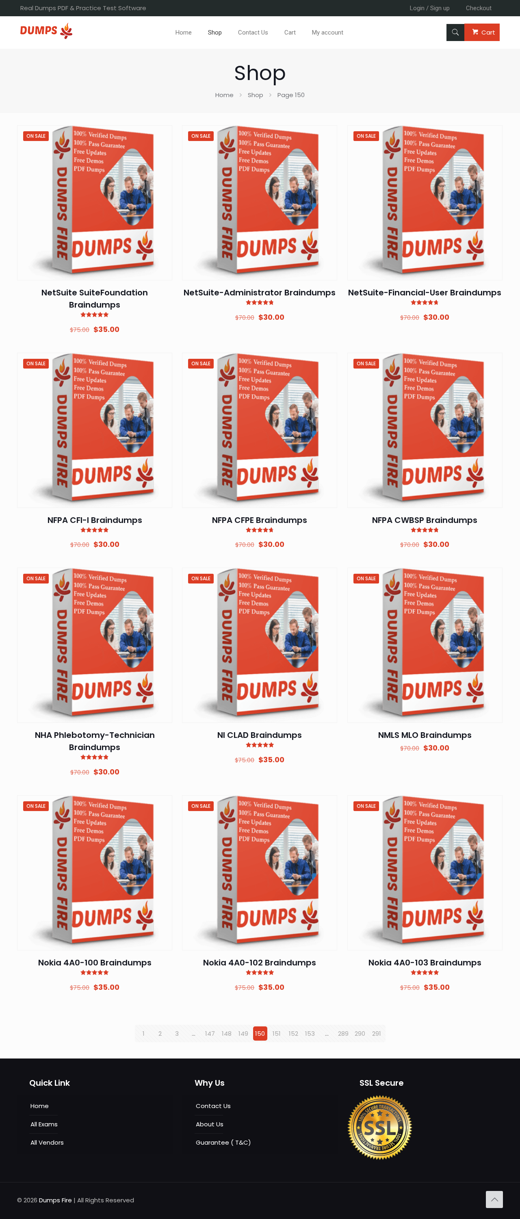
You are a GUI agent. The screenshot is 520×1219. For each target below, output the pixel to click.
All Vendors (47, 1142)
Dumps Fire (55, 1200)
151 (277, 1033)
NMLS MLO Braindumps (425, 735)
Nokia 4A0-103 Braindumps (424, 962)
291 (376, 1033)
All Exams (44, 1124)
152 (293, 1033)
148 (227, 1033)
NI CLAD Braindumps (259, 735)
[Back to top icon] (494, 1199)
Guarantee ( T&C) (223, 1142)
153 (310, 1033)
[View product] (161, 154)
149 (243, 1033)
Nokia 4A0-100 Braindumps (95, 962)
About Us (209, 1124)
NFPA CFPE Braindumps (259, 520)
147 (210, 1033)
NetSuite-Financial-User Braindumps (424, 292)
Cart (488, 32)
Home (224, 95)
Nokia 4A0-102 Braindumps (259, 962)
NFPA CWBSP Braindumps (424, 520)
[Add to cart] (161, 136)
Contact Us (213, 1106)
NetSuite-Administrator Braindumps (260, 292)
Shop (255, 95)
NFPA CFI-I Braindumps (95, 520)
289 (343, 1033)
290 (360, 1033)
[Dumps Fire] (46, 37)
